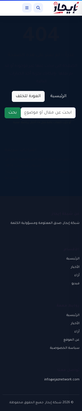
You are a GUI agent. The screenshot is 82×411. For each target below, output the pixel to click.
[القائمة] (27, 8)
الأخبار (75, 267)
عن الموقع (71, 340)
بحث (12, 113)
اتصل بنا (11, 178)
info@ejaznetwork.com (61, 380)
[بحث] (38, 8)
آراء (76, 275)
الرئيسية (58, 96)
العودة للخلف (28, 96)
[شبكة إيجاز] (63, 7)
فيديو (75, 284)
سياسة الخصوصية (64, 348)
